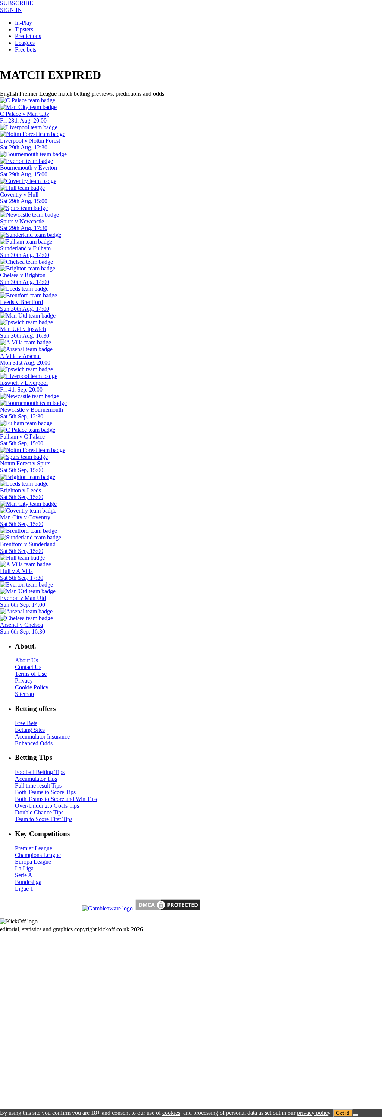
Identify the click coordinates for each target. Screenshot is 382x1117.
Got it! (343, 1113)
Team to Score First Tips (43, 819)
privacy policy (313, 1113)
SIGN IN (11, 10)
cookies (171, 1113)
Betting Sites (30, 730)
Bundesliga (28, 882)
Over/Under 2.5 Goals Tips (47, 805)
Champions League (38, 855)
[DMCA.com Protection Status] (167, 909)
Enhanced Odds (34, 743)
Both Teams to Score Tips (45, 792)
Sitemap (24, 694)
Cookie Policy (31, 687)
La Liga (24, 868)
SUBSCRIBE (16, 3)
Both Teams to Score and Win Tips (56, 799)
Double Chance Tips (39, 812)
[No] (355, 1115)
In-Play (23, 22)
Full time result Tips (38, 785)
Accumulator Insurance (42, 736)
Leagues (25, 43)
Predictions (28, 36)
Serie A (23, 875)
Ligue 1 (24, 888)
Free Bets (26, 723)
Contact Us (28, 667)
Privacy (24, 680)
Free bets (25, 49)
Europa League (33, 861)
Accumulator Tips (36, 779)
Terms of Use (31, 674)
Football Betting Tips (40, 772)
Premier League (33, 848)
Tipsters (24, 29)
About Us (26, 660)
